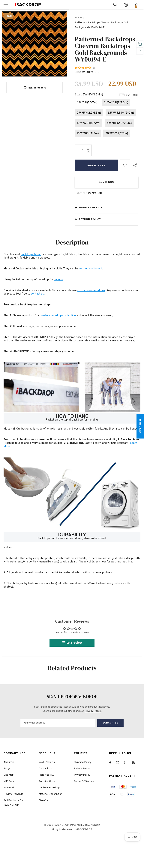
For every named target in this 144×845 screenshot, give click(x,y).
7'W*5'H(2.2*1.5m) (89, 113)
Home (78, 17)
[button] (83, 68)
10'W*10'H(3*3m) (88, 133)
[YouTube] (135, 762)
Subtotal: (81, 193)
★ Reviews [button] (140, 426)
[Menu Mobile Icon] (6, 4)
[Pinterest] (127, 762)
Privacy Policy (93, 711)
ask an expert (37, 87)
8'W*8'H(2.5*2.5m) (119, 123)
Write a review (72, 643)
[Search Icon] (115, 5)
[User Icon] (125, 4)
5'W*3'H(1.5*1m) (87, 102)
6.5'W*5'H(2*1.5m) (116, 102)
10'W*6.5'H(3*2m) (88, 123)
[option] (34, 43)
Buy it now (106, 182)
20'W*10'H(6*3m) (116, 133)
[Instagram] (119, 762)
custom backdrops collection (58, 315)
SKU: (78, 72)
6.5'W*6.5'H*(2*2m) (121, 113)
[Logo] (28, 5)
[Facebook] (112, 762)
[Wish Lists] (125, 165)
